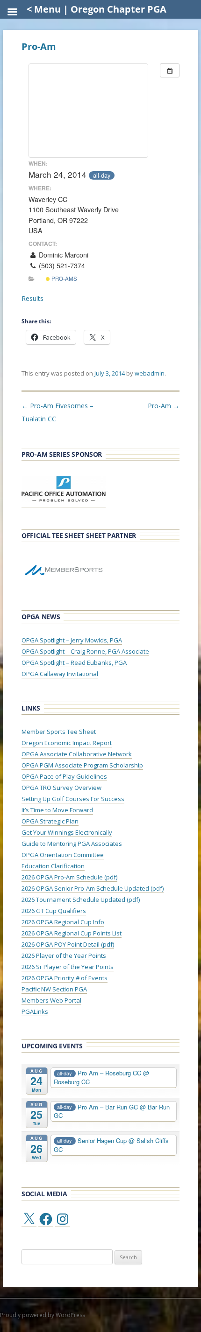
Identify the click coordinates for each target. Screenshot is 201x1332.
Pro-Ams (63, 278)
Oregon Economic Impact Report (67, 743)
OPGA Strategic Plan (50, 821)
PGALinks (35, 1011)
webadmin (150, 373)
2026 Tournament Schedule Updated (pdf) (81, 899)
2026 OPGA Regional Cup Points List (72, 933)
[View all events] (169, 70)
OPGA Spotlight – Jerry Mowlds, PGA (72, 640)
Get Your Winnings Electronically (67, 832)
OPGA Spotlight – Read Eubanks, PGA (74, 662)
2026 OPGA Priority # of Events (65, 978)
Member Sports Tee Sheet (59, 731)
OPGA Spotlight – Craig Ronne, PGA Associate (85, 651)
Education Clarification (53, 866)
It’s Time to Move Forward (57, 810)
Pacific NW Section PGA (54, 989)
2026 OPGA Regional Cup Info (63, 922)
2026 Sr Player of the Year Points (68, 966)
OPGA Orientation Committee (63, 855)
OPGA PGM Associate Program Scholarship (82, 765)
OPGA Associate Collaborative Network (77, 754)
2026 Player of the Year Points (64, 955)
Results (32, 298)
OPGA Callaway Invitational (60, 673)
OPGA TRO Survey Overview (61, 787)
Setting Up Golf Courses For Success (73, 799)
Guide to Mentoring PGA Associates (72, 843)
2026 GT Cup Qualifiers (54, 911)
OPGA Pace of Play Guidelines (64, 776)
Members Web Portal (51, 1000)
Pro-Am (163, 405)
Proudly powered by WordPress (42, 1315)
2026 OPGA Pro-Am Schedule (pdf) (69, 877)
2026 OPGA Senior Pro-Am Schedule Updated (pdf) (93, 888)
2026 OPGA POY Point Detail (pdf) (68, 944)
